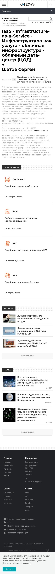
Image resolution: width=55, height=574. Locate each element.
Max (27, 492)
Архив (6, 476)
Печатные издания (33, 481)
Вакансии (8, 499)
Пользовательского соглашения (17, 563)
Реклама (7, 496)
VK (26, 496)
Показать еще (27, 356)
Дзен (27, 510)
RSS (9, 522)
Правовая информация (17, 533)
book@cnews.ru (41, 130)
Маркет (28, 471)
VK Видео (29, 499)
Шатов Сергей (18, 69)
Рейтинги (8, 469)
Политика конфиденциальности (21, 526)
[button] (50, 4)
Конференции (31, 462)
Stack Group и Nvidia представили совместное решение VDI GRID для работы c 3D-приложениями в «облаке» (34, 79)
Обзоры (7, 472)
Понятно (9, 569)
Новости (7, 462)
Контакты (8, 503)
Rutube (28, 503)
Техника (28, 475)
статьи (14, 99)
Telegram (29, 506)
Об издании (9, 492)
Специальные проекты (31, 466)
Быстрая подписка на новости (20, 519)
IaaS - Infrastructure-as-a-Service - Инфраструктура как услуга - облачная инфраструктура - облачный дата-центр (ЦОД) (27, 45)
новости (28, 96)
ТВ (26, 478)
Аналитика (8, 465)
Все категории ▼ (42, 22)
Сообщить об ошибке (16, 529)
